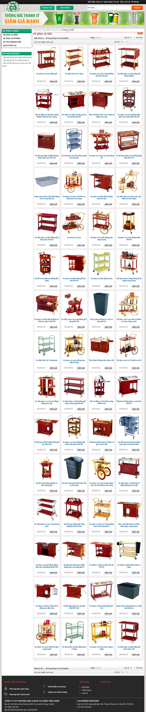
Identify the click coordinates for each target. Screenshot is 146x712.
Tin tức (116, 2)
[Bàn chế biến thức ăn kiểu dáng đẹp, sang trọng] (129, 509)
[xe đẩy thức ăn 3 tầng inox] (47, 345)
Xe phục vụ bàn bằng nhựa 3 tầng (128, 566)
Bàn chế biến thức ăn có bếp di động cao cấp (101, 116)
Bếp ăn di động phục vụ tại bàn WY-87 (129, 402)
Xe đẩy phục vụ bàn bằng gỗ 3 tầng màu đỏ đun (47, 239)
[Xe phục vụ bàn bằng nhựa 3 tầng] (129, 550)
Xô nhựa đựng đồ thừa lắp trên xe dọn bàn (74, 484)
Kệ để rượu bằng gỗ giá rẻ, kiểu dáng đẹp (47, 484)
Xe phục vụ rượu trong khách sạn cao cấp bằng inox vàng (101, 484)
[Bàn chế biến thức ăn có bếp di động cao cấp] (102, 99)
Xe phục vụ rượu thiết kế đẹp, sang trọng (47, 648)
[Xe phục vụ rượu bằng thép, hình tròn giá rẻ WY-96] (74, 427)
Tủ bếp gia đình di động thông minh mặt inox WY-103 (46, 157)
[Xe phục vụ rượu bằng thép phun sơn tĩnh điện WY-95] (129, 99)
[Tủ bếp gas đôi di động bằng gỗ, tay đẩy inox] (47, 427)
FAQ (121, 2)
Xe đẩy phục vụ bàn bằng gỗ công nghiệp (129, 75)
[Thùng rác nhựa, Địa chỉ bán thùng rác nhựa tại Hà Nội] (13, 6)
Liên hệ (127, 2)
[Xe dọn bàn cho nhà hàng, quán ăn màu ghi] (74, 140)
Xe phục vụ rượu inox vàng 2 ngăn (101, 648)
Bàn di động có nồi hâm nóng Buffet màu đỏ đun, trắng (46, 116)
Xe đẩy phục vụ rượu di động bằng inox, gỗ (46, 402)
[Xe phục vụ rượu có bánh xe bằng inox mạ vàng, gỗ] (74, 181)
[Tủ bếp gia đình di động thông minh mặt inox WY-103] (47, 140)
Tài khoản (135, 2)
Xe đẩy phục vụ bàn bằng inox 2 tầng (74, 648)
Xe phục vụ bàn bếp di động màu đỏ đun (102, 198)
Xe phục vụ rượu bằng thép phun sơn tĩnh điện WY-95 (129, 116)
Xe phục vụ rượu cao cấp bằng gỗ (101, 157)
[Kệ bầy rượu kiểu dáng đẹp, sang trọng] (102, 222)
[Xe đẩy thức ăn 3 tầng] (74, 58)
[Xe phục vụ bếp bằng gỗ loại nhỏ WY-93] (74, 263)
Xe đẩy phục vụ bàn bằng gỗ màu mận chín (129, 648)
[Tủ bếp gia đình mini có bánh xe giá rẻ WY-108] (102, 427)
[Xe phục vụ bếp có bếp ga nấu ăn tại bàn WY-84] (74, 99)
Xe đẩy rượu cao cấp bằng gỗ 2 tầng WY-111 (74, 320)
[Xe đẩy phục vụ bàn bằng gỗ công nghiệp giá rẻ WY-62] (129, 58)
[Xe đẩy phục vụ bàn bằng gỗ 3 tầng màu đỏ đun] (47, 222)
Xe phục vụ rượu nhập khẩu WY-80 (129, 239)
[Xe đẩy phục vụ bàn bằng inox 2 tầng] (74, 631)
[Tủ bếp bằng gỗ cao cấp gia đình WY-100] (74, 591)
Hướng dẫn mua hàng (57, 687)
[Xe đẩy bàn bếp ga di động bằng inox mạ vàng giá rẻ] (74, 550)
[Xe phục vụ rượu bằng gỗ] (47, 58)
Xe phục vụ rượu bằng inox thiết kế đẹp (74, 361)
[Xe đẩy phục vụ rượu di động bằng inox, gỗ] (47, 386)
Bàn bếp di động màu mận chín (101, 360)
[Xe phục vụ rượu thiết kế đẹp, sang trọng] (47, 631)
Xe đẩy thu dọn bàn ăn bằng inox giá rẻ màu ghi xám (129, 443)
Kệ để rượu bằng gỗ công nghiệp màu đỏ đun (74, 525)
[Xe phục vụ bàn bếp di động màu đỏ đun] (102, 181)
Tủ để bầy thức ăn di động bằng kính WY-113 (129, 157)
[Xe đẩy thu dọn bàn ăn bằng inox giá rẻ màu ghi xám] (129, 427)
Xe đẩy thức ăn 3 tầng (74, 74)
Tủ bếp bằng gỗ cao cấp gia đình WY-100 (74, 607)
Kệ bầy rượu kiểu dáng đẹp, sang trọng (101, 239)
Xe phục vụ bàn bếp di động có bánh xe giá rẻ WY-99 (47, 320)
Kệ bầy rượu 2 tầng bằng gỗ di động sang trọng (129, 280)
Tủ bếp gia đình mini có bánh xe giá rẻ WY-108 (101, 443)
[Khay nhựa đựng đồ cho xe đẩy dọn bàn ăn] (129, 591)
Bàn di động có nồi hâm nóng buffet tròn (101, 402)
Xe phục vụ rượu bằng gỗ (46, 74)
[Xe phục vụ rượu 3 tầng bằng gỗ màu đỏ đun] (102, 58)
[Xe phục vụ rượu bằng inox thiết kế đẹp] (74, 345)
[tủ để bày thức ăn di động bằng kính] (129, 140)
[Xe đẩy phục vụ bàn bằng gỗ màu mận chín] (129, 631)
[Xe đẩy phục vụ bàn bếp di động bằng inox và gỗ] (129, 468)
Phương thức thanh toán (20, 694)
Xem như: (37, 42)
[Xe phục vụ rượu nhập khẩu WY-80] (129, 222)
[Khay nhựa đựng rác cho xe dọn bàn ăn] (102, 304)
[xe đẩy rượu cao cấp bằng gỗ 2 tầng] (74, 304)
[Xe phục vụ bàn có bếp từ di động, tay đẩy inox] (47, 591)
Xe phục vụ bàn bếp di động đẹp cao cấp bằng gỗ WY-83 (47, 566)
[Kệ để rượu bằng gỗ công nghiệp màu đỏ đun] (74, 509)
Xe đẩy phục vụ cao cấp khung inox (47, 525)
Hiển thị (126, 37)
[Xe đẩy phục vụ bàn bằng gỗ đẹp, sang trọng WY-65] (74, 386)
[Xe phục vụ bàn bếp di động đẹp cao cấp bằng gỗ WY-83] (47, 550)
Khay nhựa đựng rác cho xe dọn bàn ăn (101, 320)
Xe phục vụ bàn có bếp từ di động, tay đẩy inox (47, 607)
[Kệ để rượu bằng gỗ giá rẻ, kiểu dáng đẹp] (47, 468)
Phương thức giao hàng (19, 689)
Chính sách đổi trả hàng (57, 692)
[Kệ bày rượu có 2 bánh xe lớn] (129, 345)
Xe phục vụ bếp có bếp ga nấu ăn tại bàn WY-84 (74, 116)
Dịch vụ (99, 2)
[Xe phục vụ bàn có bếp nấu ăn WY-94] (102, 550)
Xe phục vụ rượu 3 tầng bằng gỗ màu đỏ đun (101, 75)
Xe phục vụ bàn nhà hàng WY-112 (101, 607)
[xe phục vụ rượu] (74, 222)
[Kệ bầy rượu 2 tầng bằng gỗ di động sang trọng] (129, 263)
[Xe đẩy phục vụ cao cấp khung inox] (47, 509)
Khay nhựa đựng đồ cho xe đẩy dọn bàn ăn (129, 607)
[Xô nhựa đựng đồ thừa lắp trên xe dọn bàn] (74, 468)
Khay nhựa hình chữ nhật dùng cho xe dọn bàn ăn (46, 198)
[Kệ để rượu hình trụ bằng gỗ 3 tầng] (47, 263)
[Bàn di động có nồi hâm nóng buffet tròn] (102, 386)
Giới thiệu (92, 2)
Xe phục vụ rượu (74, 238)
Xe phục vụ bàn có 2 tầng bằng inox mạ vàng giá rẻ (101, 525)
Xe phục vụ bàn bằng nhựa (101, 279)
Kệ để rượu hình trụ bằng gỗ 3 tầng (47, 280)
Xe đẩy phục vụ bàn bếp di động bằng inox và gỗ (129, 484)
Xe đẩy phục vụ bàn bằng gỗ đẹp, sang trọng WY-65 (74, 402)
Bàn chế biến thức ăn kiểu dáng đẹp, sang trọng (129, 525)
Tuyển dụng (108, 2)
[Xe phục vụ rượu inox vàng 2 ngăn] (102, 631)
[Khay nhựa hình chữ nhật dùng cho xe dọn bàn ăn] (47, 181)
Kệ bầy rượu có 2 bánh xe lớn (129, 360)
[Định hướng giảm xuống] (127, 42)
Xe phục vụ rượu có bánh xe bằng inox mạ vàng (74, 198)
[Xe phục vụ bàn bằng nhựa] (102, 263)
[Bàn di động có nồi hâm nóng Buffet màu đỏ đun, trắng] (47, 99)
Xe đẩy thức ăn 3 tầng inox (47, 360)
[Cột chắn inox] (73, 13)
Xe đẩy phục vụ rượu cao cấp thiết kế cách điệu (129, 198)
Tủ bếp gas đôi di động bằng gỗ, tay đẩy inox (46, 443)
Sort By (117, 42)
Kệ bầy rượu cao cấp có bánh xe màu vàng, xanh (129, 320)
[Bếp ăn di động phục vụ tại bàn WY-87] (129, 386)
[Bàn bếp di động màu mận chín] (102, 345)
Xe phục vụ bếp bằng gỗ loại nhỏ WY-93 (74, 280)
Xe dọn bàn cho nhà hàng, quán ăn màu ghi (74, 157)
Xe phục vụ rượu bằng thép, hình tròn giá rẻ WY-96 (74, 443)
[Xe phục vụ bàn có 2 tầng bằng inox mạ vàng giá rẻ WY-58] (102, 509)
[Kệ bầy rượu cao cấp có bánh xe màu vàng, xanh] (129, 304)
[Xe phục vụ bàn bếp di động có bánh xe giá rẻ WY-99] (47, 304)
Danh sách (49, 42)
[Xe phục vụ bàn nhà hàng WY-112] (102, 591)
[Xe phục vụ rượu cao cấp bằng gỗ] (102, 140)
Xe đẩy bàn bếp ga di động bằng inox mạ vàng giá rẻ (74, 566)
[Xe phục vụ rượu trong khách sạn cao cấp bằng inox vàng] (102, 468)
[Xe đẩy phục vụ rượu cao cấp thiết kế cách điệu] (129, 181)
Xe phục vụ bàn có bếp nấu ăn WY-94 (102, 566)
